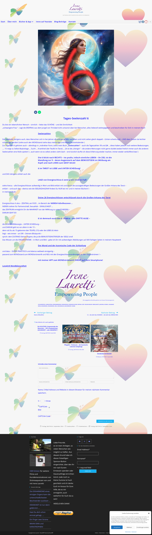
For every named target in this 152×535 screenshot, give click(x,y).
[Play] (40, 445)
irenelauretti (96, 304)
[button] (149, 513)
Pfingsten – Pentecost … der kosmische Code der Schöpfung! (76, 346)
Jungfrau (101, 304)
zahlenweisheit (67, 306)
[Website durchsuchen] (150, 22)
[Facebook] (79, 441)
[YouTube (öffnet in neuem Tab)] (146, 21)
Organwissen (51, 306)
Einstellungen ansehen (143, 527)
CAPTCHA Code (44, 416)
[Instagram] (84, 441)
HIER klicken (35, 471)
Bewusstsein (49, 304)
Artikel (96, 532)
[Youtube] (89, 441)
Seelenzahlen (60, 306)
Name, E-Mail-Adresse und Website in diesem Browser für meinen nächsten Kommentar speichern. (74, 391)
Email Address (83, 449)
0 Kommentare (83, 426)
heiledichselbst (88, 304)
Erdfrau (80, 304)
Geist (83, 304)
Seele (56, 306)
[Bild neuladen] (49, 406)
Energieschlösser (73, 304)
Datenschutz (128, 531)
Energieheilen (65, 304)
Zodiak (73, 306)
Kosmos (106, 304)
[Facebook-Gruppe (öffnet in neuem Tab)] (140, 21)
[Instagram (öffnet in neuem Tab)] (143, 21)
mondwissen (44, 306)
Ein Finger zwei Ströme (39, 519)
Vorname (81, 458)
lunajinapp (111, 304)
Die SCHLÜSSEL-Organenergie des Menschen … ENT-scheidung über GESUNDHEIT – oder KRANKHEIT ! (48, 328)
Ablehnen (129, 527)
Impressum (133, 531)
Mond (39, 306)
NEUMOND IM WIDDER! (104, 354)
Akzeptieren (117, 527)
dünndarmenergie (57, 304)
